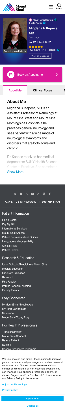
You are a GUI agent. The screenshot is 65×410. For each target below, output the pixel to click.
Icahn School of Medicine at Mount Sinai (24, 264)
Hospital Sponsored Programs (19, 349)
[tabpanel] (32, 136)
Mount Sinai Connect (14, 336)
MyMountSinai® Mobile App (17, 304)
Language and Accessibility (17, 241)
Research (7, 277)
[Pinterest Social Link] (44, 193)
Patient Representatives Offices (20, 237)
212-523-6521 (42, 42)
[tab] (15, 90)
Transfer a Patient (12, 331)
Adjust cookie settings (14, 384)
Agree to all (32, 398)
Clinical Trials (9, 245)
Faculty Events (10, 290)
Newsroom (8, 313)
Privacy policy (10, 389)
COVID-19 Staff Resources (20, 201)
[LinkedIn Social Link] (15, 194)
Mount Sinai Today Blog (15, 317)
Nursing (6, 344)
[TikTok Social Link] (50, 193)
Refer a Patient (10, 340)
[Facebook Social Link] (21, 193)
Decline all (32, 405)
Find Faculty (9, 281)
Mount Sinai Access (13, 232)
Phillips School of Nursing (16, 286)
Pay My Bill (8, 224)
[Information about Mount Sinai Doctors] (55, 19)
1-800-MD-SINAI (49, 201)
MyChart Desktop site (14, 309)
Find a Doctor (9, 220)
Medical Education (12, 268)
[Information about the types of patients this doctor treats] (44, 23)
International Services (14, 228)
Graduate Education (13, 273)
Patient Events (10, 250)
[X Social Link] (27, 194)
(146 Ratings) (48, 49)
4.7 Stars (35, 49)
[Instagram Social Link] (38, 194)
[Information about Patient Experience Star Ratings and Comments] (58, 50)
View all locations (40, 55)
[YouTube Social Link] (32, 193)
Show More (15, 172)
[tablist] (32, 90)
